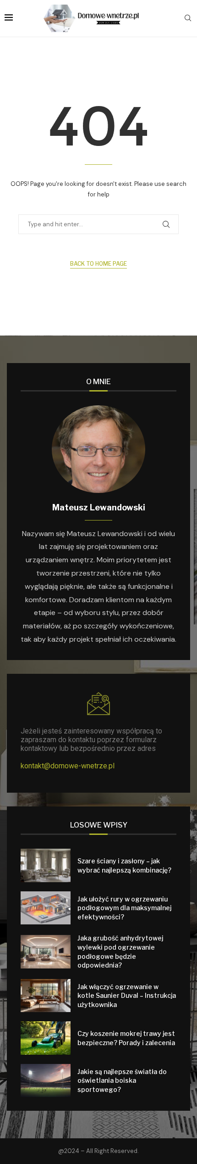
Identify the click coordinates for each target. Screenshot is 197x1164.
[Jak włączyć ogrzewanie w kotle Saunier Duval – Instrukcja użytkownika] (46, 996)
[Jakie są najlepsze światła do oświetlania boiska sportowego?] (46, 1080)
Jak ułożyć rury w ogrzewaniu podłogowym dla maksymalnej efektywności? (124, 908)
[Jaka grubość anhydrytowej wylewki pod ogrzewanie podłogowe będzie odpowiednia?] (46, 951)
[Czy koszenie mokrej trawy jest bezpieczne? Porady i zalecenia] (46, 1038)
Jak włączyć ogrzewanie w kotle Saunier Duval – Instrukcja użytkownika (126, 995)
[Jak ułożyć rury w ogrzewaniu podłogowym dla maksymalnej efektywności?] (46, 908)
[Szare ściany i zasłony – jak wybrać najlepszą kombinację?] (46, 865)
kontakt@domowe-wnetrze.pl (68, 765)
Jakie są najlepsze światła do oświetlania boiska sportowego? (122, 1080)
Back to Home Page (98, 263)
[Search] (187, 19)
